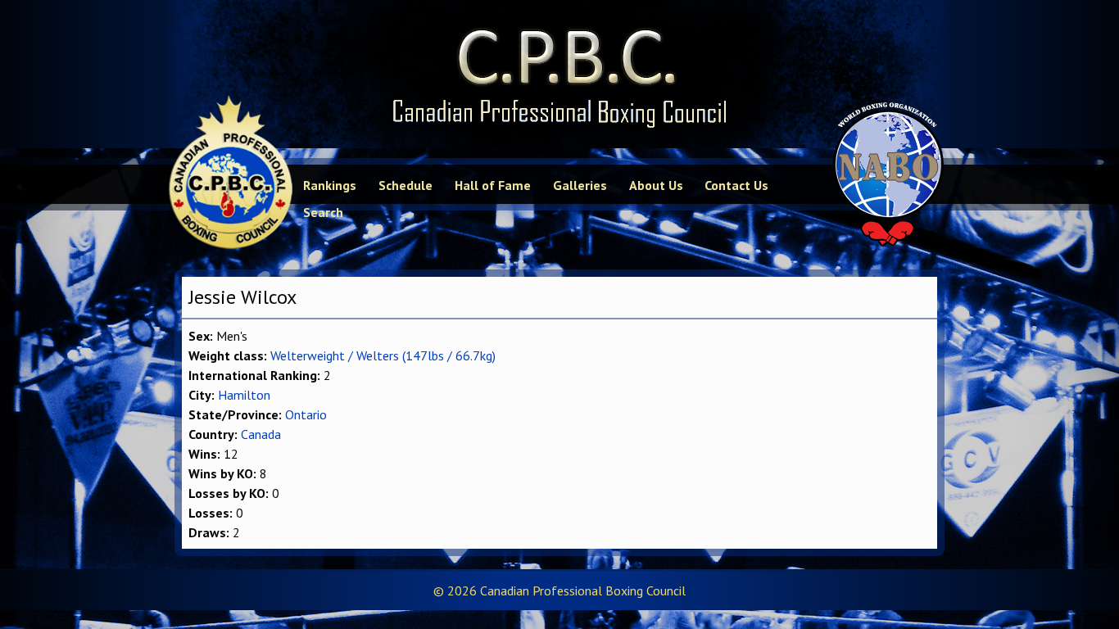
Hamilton (244, 395)
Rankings (329, 185)
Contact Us (736, 185)
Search (323, 212)
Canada (261, 434)
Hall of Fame (493, 185)
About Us (656, 185)
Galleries (580, 185)
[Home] (559, 74)
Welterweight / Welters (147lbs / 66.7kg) (383, 355)
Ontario (306, 414)
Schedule (405, 185)
